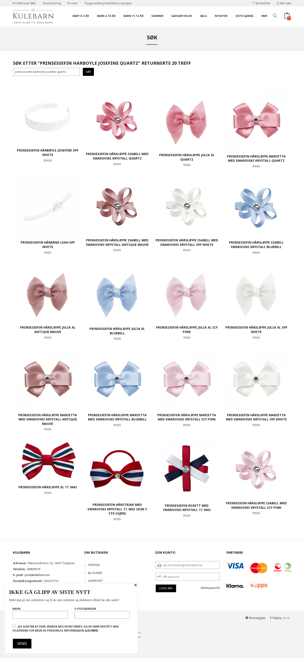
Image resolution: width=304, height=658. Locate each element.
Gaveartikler (181, 16)
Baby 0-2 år (81, 16)
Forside (94, 565)
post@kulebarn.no (37, 575)
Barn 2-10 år (106, 16)
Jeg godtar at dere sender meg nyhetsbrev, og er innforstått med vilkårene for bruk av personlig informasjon (65, 628)
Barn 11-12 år (134, 16)
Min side (285, 3)
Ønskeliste (262, 3)
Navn (16, 609)
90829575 (34, 569)
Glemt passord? (210, 587)
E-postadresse (85, 609)
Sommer (157, 16)
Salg (203, 16)
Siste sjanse (244, 16)
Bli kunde (95, 573)
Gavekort (95, 581)
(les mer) (91, 630)
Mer (264, 16)
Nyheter (221, 16)
